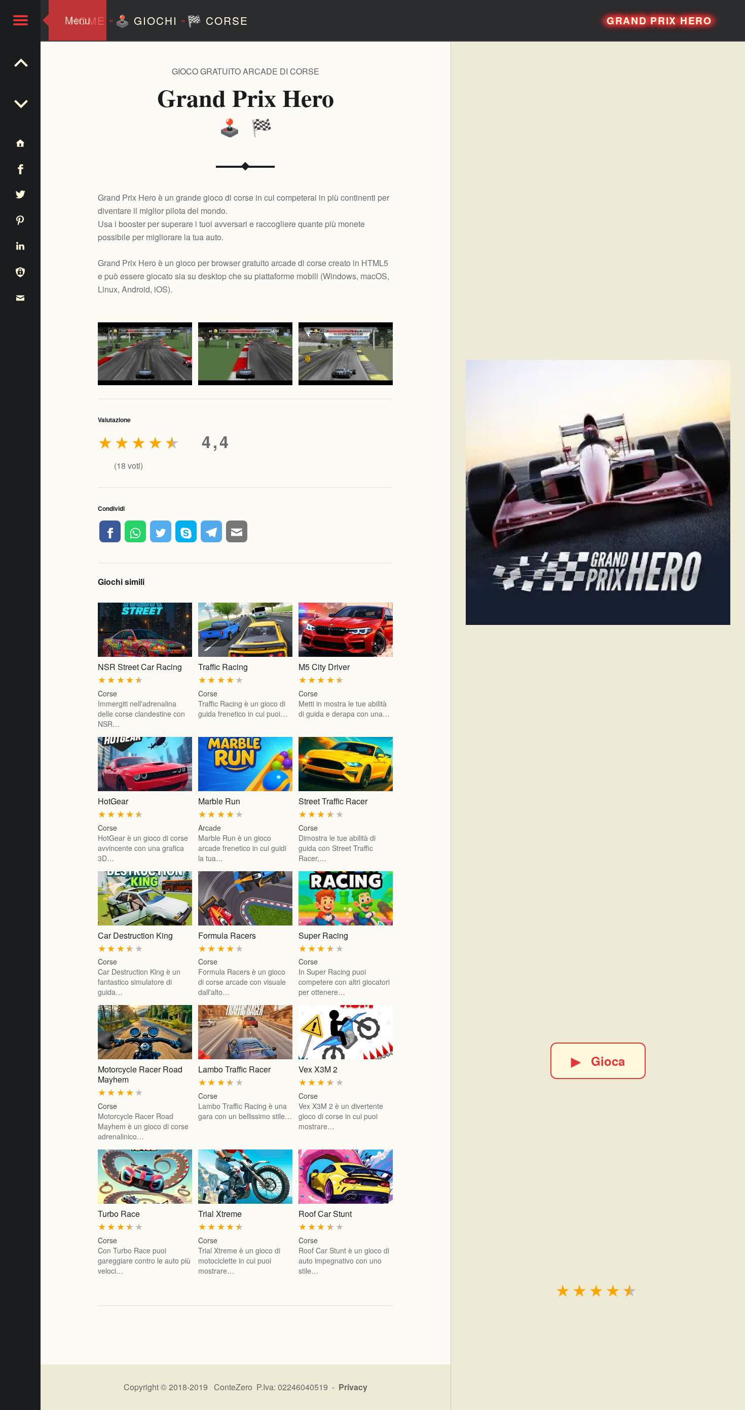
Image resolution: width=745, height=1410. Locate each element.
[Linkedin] (20, 245)
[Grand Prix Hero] (598, 492)
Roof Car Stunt (325, 1213)
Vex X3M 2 (318, 1069)
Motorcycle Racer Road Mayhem (140, 1074)
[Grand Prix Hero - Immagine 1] (145, 353)
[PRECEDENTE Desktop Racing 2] (20, 101)
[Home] (20, 143)
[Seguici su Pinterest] (20, 220)
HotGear (113, 801)
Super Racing (323, 935)
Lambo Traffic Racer (234, 1069)
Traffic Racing (223, 667)
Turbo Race (119, 1213)
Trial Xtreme (220, 1213)
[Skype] (186, 531)
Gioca (598, 1060)
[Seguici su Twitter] (20, 194)
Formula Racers (227, 935)
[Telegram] (211, 531)
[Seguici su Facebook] (20, 168)
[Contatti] (20, 297)
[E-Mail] (236, 531)
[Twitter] (160, 531)
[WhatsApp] (135, 531)
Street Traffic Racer (333, 801)
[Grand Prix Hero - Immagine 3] (346, 353)
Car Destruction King (135, 935)
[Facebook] (110, 531)
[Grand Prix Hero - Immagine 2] (245, 353)
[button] (20, 20)
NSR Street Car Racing (140, 667)
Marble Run (219, 801)
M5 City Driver (324, 667)
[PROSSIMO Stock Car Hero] (20, 61)
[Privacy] (20, 271)
